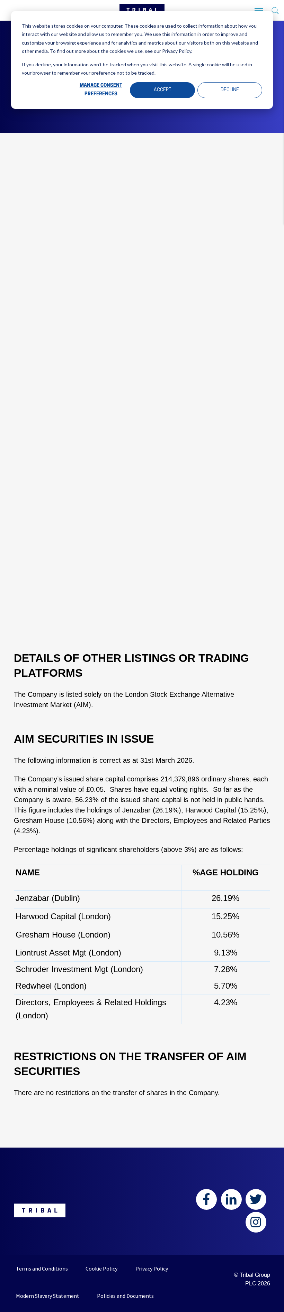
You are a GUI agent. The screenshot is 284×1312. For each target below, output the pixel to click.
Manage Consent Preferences (101, 90)
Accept (162, 90)
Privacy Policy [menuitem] (151, 1268)
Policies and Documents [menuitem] (125, 1295)
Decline (230, 90)
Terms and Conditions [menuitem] (42, 1268)
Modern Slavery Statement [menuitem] (47, 1295)
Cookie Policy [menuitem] (101, 1268)
